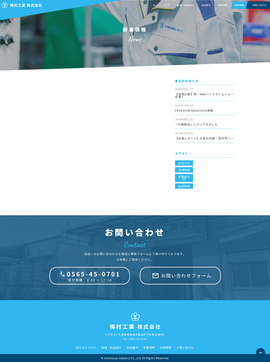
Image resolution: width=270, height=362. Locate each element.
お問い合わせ (185, 347)
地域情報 (184, 170)
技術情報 (184, 186)
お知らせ (184, 163)
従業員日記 (184, 178)
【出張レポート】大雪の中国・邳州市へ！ (204, 138)
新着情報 (223, 5)
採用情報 (239, 5)
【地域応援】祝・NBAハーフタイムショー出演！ (204, 95)
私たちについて (161, 5)
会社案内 (206, 5)
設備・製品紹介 (185, 5)
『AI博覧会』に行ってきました (196, 124)
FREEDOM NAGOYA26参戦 (194, 110)
